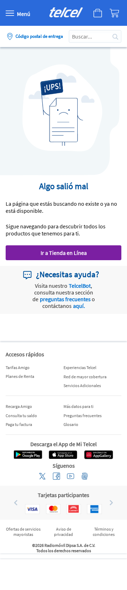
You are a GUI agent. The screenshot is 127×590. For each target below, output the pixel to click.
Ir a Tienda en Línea (64, 252)
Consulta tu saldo (21, 415)
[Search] (115, 36)
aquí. (79, 305)
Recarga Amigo (19, 406)
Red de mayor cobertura (85, 376)
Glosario (71, 424)
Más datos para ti (78, 406)
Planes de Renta (20, 376)
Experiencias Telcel (80, 367)
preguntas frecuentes (65, 299)
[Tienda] (96, 13)
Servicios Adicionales (82, 385)
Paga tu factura (19, 424)
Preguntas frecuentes (83, 415)
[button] (13, 503)
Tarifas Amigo (18, 367)
